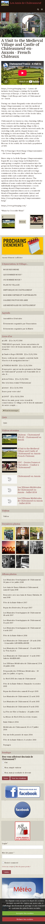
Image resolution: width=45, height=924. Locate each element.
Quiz (5, 423)
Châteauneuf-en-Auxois (29, 476)
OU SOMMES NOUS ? (12, 280)
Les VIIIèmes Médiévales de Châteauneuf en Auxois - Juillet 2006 (30, 500)
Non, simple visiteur (12, 767)
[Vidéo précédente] (8, 221)
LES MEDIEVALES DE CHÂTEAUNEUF (19, 305)
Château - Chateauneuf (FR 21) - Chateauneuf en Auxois (29, 437)
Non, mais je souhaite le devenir (17, 773)
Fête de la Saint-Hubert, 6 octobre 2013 (19, 740)
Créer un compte (8, 866)
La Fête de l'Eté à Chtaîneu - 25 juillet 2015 (21, 712)
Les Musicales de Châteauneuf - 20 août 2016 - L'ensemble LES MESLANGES (22, 642)
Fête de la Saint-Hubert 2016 (15, 635)
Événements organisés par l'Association (19, 323)
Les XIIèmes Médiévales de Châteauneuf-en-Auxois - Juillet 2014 (29, 490)
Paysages (7, 745)
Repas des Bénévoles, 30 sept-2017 (17, 607)
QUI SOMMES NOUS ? (12, 275)
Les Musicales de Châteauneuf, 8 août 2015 (21, 707)
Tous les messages (11, 410)
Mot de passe (7, 853)
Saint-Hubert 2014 (10, 722)
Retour (22, 222)
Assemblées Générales (12, 318)
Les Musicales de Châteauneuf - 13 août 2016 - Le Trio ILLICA (22, 649)
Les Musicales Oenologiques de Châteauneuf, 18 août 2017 (22, 614)
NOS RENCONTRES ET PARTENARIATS (19, 295)
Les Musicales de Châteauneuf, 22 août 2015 (21, 696)
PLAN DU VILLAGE (11, 285)
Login (4, 843)
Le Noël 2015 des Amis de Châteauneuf (19, 678)
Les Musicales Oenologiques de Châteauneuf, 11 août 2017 (22, 621)
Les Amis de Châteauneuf (25, 3)
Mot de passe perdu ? (23, 866)
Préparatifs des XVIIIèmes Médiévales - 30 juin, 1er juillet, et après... (21, 672)
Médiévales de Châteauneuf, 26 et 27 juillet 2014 (20, 728)
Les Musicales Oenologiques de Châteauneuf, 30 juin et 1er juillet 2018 (22, 581)
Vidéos (6, 516)
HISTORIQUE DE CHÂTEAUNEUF (17, 290)
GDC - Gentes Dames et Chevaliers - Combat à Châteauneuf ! (29, 465)
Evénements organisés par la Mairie (18, 329)
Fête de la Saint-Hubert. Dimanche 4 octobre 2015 (22, 685)
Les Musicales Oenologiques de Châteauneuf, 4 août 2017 (22, 629)
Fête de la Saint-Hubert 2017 (15, 602)
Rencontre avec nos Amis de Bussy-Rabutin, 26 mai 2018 (22, 596)
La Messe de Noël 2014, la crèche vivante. (20, 717)
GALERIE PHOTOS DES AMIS (15, 300)
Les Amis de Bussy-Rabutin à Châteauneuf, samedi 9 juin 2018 (20, 588)
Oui (5, 762)
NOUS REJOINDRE (11, 269)
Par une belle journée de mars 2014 (17, 735)
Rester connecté (11, 863)
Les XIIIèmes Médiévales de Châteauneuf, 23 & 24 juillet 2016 (22, 664)
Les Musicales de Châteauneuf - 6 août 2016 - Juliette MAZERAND (22, 657)
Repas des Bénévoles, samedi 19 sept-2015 (20, 691)
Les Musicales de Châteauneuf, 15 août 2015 (21, 701)
